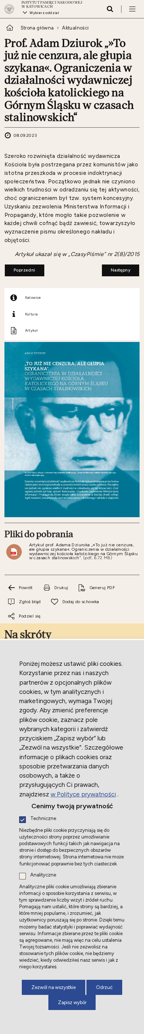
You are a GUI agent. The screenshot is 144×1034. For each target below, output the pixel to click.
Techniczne (43, 818)
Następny (116, 268)
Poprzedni (20, 268)
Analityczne (43, 875)
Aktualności (75, 28)
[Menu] (132, 9)
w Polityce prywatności (83, 794)
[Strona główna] (11, 9)
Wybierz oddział (44, 13)
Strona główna (37, 28)
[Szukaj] (109, 9)
